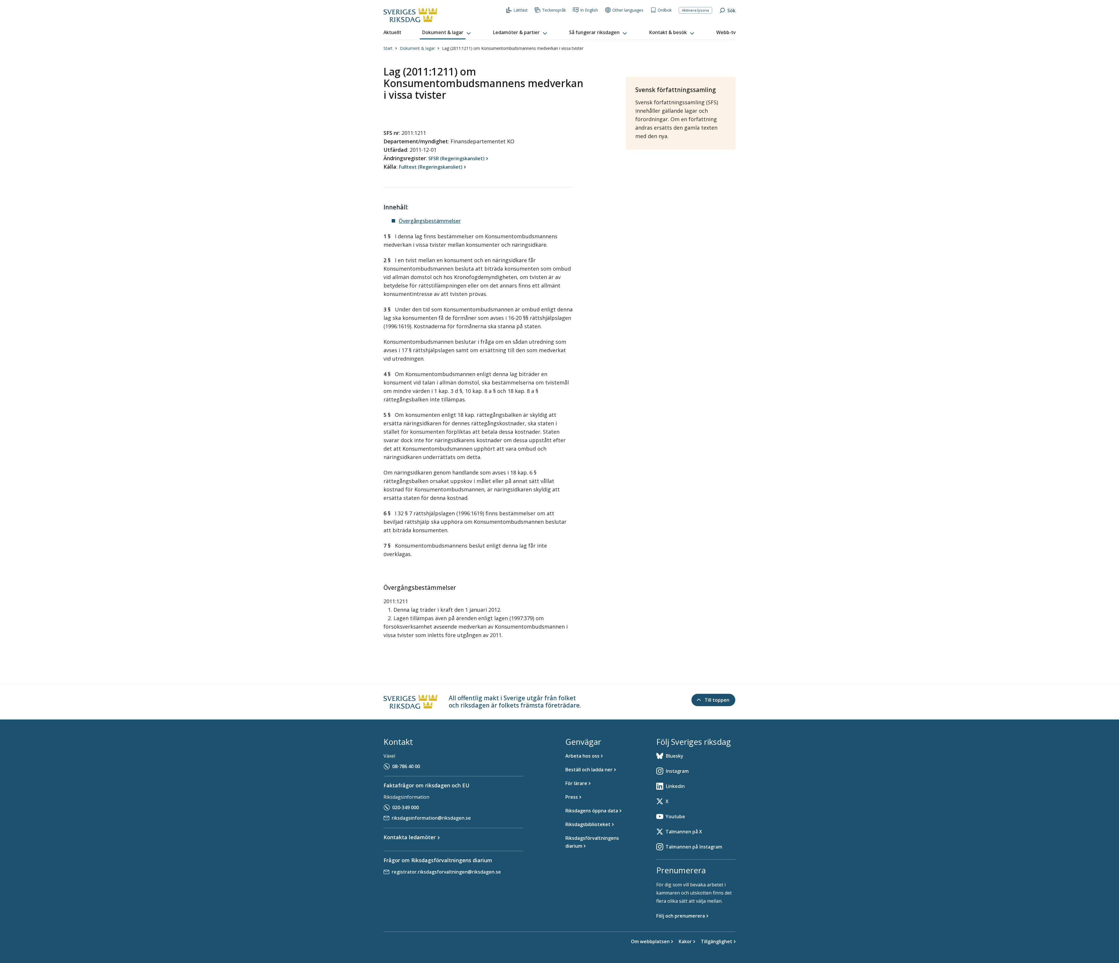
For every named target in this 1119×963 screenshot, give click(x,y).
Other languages (627, 10)
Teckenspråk (554, 10)
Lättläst (520, 10)
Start (388, 48)
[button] (447, 33)
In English (589, 10)
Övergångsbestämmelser (430, 220)
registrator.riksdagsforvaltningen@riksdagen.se (446, 872)
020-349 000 (405, 807)
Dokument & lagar (417, 48)
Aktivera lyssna (695, 10)
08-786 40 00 (406, 766)
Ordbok (665, 10)
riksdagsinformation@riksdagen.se (431, 818)
